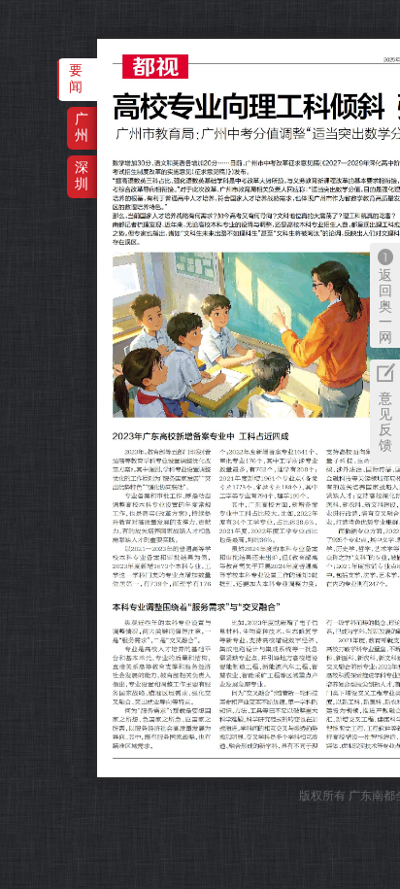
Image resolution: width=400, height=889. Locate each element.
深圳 (81, 175)
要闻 (76, 78)
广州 (81, 127)
